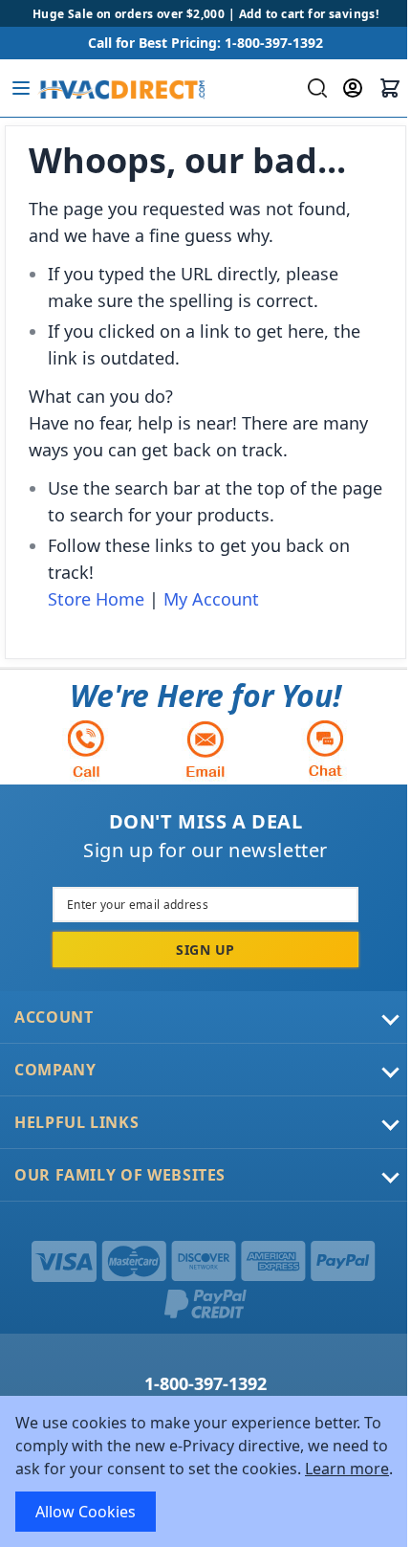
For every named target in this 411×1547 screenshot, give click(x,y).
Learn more (347, 1468)
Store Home (96, 598)
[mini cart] (390, 88)
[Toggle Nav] (21, 88)
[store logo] (121, 88)
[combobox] (315, 88)
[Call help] (86, 749)
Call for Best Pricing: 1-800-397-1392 (205, 42)
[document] (205, 1471)
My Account (211, 598)
